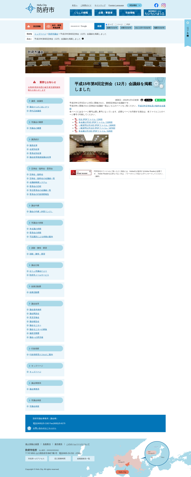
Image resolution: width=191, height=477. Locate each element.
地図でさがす (159, 28)
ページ (120, 24)
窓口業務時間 (59, 459)
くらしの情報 (81, 12)
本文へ (74, 5)
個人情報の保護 (32, 444)
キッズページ (37, 366)
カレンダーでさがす (142, 28)
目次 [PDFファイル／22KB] (90, 119)
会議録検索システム (38, 182)
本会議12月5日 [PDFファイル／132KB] (95, 122)
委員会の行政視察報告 (39, 194)
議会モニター (35, 325)
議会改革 (35, 304)
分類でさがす (126, 28)
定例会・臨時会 (36, 174)
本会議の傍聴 (35, 229)
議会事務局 (36, 383)
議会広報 (35, 265)
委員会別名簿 (35, 153)
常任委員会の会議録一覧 (40, 190)
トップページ (40, 34)
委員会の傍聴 (35, 232)
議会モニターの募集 (38, 329)
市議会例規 (36, 400)
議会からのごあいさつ (39, 107)
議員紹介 (35, 139)
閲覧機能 (133, 5)
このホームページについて (78, 444)
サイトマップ (100, 5)
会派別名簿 (34, 149)
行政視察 (35, 348)
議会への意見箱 (36, 337)
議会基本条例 (35, 309)
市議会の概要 (37, 122)
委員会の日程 (35, 186)
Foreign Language (116, 5)
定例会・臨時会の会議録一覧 (42, 178)
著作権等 (58, 444)
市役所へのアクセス (36, 459)
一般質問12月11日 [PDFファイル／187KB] (97, 128)
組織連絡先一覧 (83, 459)
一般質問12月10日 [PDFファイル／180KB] (97, 125)
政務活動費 (36, 286)
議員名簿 (33, 145)
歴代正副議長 (35, 111)
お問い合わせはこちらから (44, 428)
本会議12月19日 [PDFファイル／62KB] (95, 131)
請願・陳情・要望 (39, 248)
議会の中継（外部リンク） (41, 211)
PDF (128, 24)
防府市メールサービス (39, 275)
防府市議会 (53, 34)
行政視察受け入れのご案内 (41, 354)
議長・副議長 (37, 101)
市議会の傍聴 (37, 223)
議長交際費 (34, 333)
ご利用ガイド (86, 5)
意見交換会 (34, 317)
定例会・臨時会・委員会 (42, 168)
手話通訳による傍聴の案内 (41, 237)
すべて (110, 24)
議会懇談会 (34, 313)
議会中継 (35, 205)
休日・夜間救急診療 (56, 26)
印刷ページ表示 (141, 100)
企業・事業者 (105, 12)
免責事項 (47, 444)
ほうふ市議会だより (38, 271)
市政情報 (130, 12)
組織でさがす (112, 28)
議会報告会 (34, 321)
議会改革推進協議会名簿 (40, 157)
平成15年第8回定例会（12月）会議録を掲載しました (57, 39)
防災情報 (37, 26)
